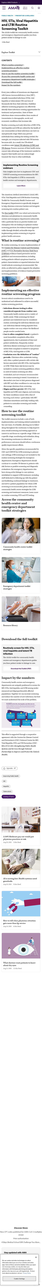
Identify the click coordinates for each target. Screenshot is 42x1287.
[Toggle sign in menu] (39, 8)
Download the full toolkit (12, 82)
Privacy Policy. (27, 1273)
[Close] (36, 1257)
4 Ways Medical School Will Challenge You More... (21, 1242)
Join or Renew (25, 8)
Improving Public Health (11, 776)
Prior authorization (21, 1238)
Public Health (7, 15)
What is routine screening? (12, 65)
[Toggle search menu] (32, 8)
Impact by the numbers (11, 85)
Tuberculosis (7, 791)
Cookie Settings (19, 1279)
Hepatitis (6, 786)
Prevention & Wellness (24, 15)
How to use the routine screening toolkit (18, 73)
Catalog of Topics (8, 796)
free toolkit (9, 213)
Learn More (21, 186)
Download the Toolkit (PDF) (21, 668)
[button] (22, 2)
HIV (4, 781)
